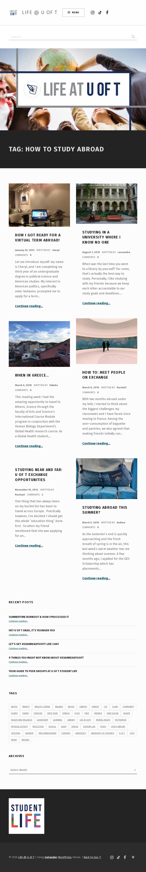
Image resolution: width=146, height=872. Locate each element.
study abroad (118, 726)
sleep (64, 726)
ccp (105, 706)
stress (74, 726)
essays (14, 713)
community (128, 706)
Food (77, 713)
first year (52, 713)
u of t (122, 733)
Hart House (113, 713)
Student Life (89, 726)
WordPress (65, 857)
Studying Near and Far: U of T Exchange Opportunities (38, 475)
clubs (115, 706)
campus (83, 706)
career (95, 706)
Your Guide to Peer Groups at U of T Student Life (43, 671)
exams (25, 713)
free (87, 713)
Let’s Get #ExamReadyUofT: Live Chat (34, 644)
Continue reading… (29, 306)
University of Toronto (102, 733)
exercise (38, 713)
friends (98, 713)
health (126, 713)
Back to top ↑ (92, 857)
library (71, 720)
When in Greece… (32, 375)
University (80, 733)
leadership (42, 720)
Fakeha (53, 385)
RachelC (122, 387)
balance (59, 706)
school (52, 726)
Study (103, 726)
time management (47, 733)
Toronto (66, 733)
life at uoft (85, 720)
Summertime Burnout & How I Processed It (39, 617)
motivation (120, 720)
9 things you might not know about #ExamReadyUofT (46, 657)
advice (14, 706)
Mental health (103, 720)
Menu (75, 12)
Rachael (20, 494)
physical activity (19, 726)
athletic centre (42, 706)
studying (15, 733)
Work (14, 740)
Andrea (121, 522)
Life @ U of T (39, 12)
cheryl (56, 250)
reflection (38, 726)
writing (25, 740)
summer (29, 733)
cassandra (123, 252)
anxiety (26, 706)
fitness (66, 713)
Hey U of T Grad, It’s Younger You (32, 630)
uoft (132, 733)
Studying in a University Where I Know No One (101, 237)
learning (57, 720)
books (71, 706)
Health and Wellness (21, 720)
